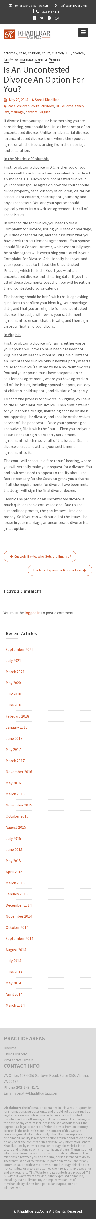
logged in (32, 612)
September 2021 (19, 649)
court (46, 53)
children (34, 53)
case (22, 53)
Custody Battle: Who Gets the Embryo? (42, 556)
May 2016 (13, 782)
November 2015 (19, 805)
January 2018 (17, 727)
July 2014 (13, 960)
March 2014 (15, 1005)
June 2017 (14, 738)
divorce (78, 53)
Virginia (54, 59)
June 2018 (14, 704)
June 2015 (14, 849)
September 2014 (19, 938)
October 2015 (17, 816)
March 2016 (15, 793)
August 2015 (16, 827)
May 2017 (13, 749)
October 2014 (17, 927)
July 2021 (13, 660)
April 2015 (14, 871)
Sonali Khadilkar (47, 99)
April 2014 (14, 994)
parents (41, 59)
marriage (27, 59)
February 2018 (17, 716)
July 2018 (13, 693)
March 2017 (15, 760)
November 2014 (19, 916)
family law (11, 59)
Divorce (10, 1047)
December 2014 (19, 905)
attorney (10, 53)
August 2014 (16, 949)
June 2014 (14, 971)
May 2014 (13, 982)
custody (58, 53)
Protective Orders (19, 1059)
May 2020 (13, 682)
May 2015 (13, 860)
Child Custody (15, 1053)
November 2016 (19, 771)
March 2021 (15, 671)
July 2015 (13, 838)
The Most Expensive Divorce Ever (57, 570)
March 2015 (15, 882)
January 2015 (17, 894)
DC (68, 53)
